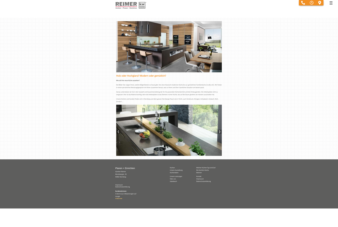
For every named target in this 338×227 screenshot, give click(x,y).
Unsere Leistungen (176, 176)
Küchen (172, 168)
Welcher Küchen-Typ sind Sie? (206, 168)
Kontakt (198, 176)
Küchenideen (174, 173)
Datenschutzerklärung (122, 187)
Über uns (173, 179)
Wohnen (199, 173)
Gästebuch (173, 181)
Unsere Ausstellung (176, 170)
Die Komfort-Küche (202, 170)
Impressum (119, 185)
